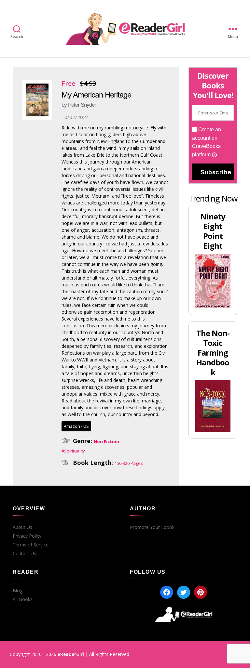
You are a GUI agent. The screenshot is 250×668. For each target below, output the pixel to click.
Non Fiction (106, 441)
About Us (22, 527)
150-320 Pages (129, 463)
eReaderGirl (71, 654)
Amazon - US (76, 426)
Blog (17, 590)
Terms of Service (31, 545)
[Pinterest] (200, 592)
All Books (23, 599)
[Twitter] (183, 592)
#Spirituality (73, 451)
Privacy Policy (27, 536)
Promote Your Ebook (152, 527)
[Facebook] (166, 592)
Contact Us (24, 553)
